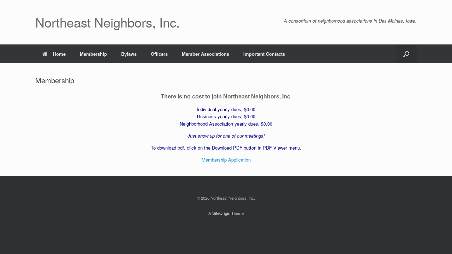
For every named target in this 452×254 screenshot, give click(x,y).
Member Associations (205, 53)
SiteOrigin (221, 213)
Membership (93, 53)
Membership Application (226, 159)
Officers (159, 53)
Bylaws (129, 53)
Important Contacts (264, 53)
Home (59, 53)
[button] (406, 53)
